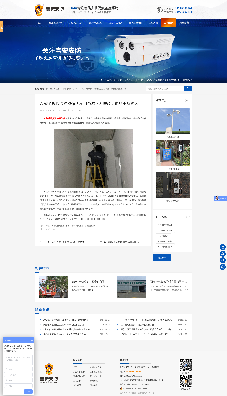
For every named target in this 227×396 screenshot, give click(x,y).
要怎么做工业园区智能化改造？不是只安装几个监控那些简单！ (147, 329)
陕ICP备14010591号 (135, 384)
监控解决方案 (115, 22)
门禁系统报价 (86, 88)
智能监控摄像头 (91, 225)
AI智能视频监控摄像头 (61, 225)
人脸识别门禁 (75, 22)
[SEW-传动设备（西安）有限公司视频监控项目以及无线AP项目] (53, 287)
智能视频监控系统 (101, 88)
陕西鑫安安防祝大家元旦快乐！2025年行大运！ (65, 334)
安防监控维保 (135, 22)
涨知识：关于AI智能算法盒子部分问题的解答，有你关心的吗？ (147, 334)
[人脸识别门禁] (173, 153)
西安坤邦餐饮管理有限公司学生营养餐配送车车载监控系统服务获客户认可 (169, 281)
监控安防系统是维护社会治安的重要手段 (68, 242)
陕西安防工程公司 (70, 88)
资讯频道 (129, 80)
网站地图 (94, 385)
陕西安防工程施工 (53, 88)
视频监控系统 (55, 22)
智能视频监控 (77, 225)
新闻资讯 (168, 22)
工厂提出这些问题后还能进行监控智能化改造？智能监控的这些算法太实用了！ (147, 319)
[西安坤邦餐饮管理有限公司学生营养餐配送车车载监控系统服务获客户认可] (131, 287)
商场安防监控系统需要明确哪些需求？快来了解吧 (125, 242)
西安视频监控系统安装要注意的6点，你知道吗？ (66, 319)
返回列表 (162, 257)
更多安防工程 (95, 22)
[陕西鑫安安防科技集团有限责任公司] (49, 15)
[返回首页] (223, 267)
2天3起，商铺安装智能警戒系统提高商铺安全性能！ (67, 329)
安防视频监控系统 (118, 88)
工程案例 (153, 22)
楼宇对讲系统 (172, 200)
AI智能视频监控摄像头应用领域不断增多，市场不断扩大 (169, 80)
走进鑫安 (184, 22)
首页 (40, 22)
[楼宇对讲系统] (173, 185)
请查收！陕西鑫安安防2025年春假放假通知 (63, 324)
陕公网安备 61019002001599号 (135, 389)
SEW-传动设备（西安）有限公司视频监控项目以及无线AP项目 (91, 281)
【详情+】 (90, 289)
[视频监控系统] (173, 121)
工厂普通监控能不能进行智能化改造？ (138, 324)
